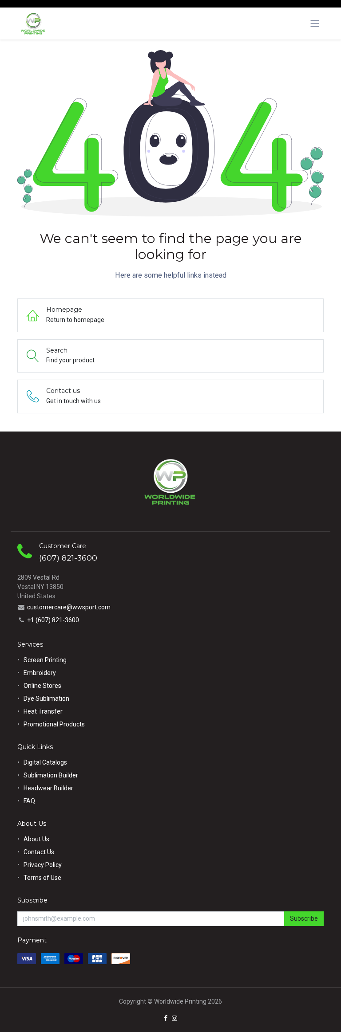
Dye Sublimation (46, 698)
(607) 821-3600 (68, 557)
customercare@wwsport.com (69, 607)
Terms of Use (42, 877)
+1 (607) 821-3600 (53, 620)
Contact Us (39, 851)
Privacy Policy (43, 864)
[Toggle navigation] (315, 23)
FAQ (29, 800)
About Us (36, 839)
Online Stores (43, 685)
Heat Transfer (43, 711)
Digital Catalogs (45, 762)
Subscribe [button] (304, 918)
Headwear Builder (48, 788)
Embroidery (40, 672)
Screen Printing (45, 659)
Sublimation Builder (51, 775)
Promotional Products (54, 724)
